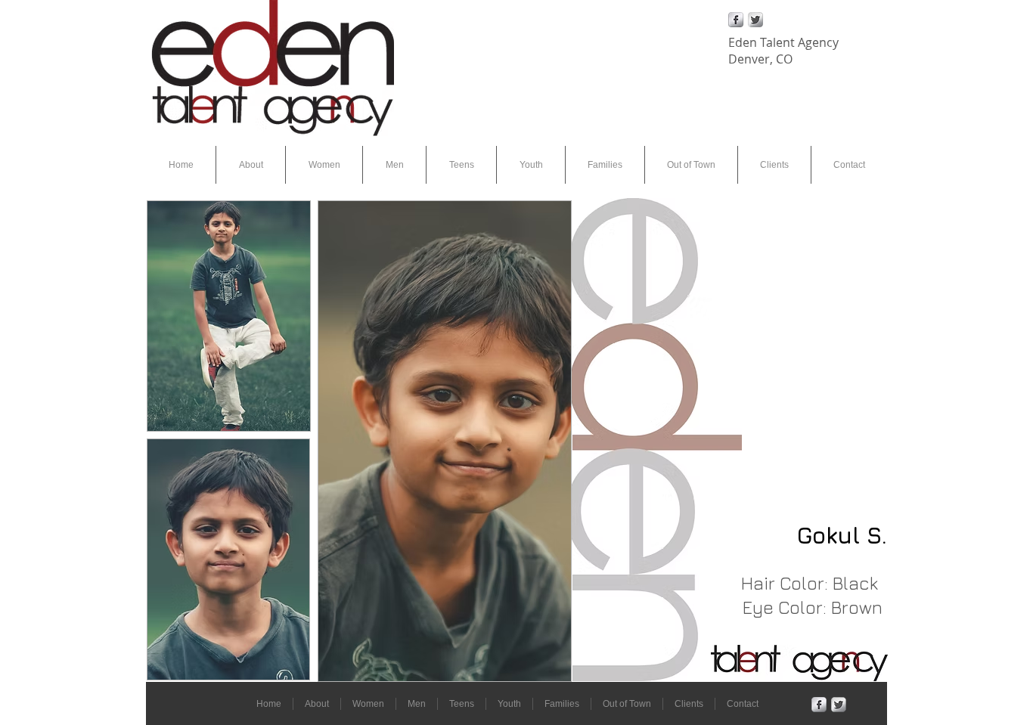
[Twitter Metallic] (755, 19)
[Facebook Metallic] (735, 19)
